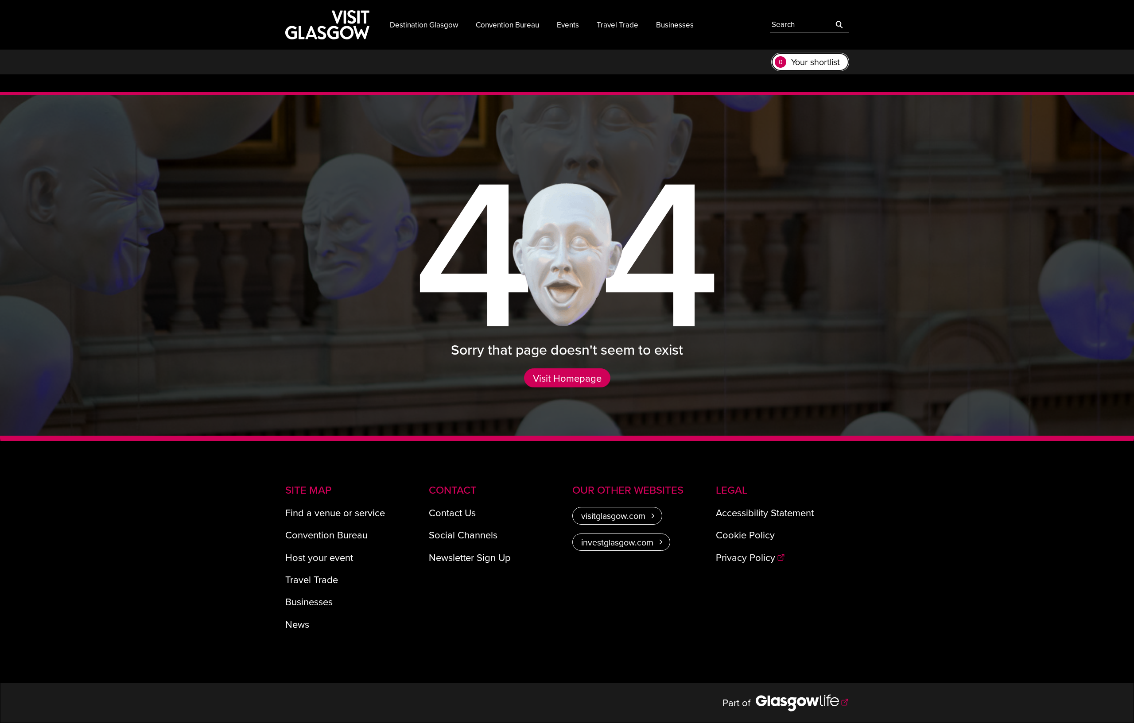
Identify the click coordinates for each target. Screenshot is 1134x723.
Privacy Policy (745, 557)
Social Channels (463, 534)
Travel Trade (311, 579)
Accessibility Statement (765, 512)
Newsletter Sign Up (470, 557)
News (297, 624)
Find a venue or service (335, 512)
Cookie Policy (745, 534)
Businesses (309, 601)
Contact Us (452, 512)
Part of (739, 702)
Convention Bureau (326, 534)
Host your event (319, 557)
